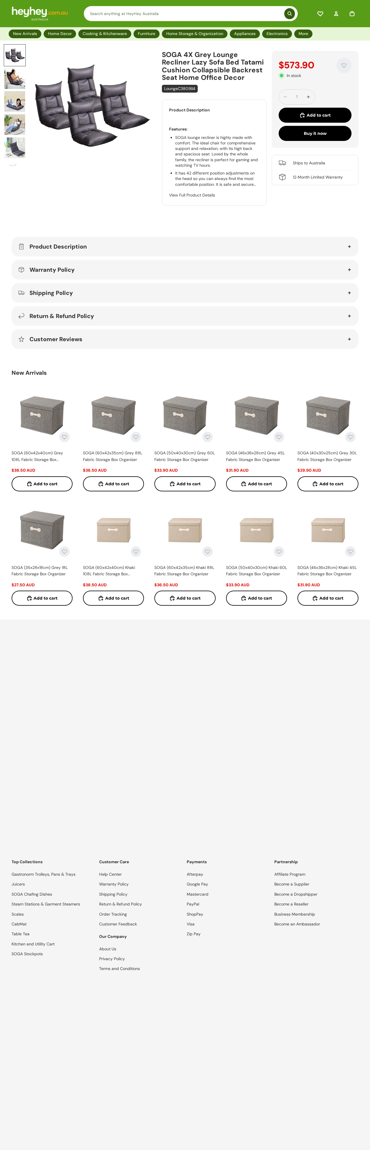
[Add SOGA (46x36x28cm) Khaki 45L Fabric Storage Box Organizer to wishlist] (350, 551)
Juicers (18, 884)
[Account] (336, 13)
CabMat (19, 924)
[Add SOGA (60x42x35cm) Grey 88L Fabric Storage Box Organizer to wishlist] (136, 437)
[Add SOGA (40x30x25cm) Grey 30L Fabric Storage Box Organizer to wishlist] (350, 437)
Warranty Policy (52, 269)
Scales (18, 914)
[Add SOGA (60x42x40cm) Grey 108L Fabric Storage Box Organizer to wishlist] (64, 437)
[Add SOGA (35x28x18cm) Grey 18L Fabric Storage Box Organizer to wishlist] (64, 551)
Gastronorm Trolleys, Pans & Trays (43, 874)
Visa (191, 924)
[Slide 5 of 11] (14, 147)
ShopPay (195, 914)
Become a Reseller (291, 904)
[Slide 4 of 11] (14, 124)
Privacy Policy (112, 958)
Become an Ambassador (297, 924)
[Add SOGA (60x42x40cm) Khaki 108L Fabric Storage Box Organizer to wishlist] (136, 551)
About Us (107, 948)
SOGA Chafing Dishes (32, 894)
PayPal (193, 904)
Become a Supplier (291, 884)
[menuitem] (304, 34)
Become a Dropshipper (295, 894)
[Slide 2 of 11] (14, 78)
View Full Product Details (192, 195)
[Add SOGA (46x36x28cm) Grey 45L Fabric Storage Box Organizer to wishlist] (279, 437)
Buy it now (315, 133)
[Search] (191, 13)
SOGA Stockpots (27, 953)
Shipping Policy (51, 293)
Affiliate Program (289, 874)
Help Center (110, 874)
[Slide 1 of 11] (14, 55)
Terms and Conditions (119, 968)
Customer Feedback (118, 924)
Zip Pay (194, 933)
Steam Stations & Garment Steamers (46, 904)
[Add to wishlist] (344, 65)
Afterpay (195, 874)
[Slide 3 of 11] (14, 101)
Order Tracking (113, 914)
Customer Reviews (55, 339)
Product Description (58, 246)
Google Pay (197, 884)
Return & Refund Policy (61, 316)
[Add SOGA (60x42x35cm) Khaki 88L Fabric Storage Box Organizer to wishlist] (207, 551)
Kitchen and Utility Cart (33, 944)
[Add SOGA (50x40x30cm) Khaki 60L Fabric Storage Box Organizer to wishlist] (279, 551)
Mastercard (197, 894)
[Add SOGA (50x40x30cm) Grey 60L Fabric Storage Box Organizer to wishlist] (207, 437)
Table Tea (20, 933)
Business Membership (294, 914)
